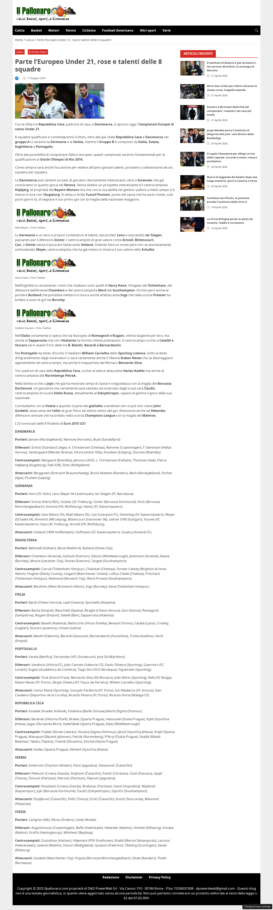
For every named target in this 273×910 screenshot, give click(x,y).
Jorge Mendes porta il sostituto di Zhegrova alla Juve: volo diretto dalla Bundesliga (230, 134)
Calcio (20, 30)
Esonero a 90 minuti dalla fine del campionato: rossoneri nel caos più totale (229, 110)
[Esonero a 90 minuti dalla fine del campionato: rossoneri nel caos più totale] (192, 112)
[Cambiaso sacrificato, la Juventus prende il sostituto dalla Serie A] (192, 203)
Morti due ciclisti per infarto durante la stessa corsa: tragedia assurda (232, 87)
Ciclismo (89, 30)
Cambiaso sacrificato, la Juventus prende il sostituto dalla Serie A (228, 200)
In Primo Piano (38, 52)
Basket (36, 30)
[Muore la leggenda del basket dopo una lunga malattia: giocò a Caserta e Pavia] (192, 182)
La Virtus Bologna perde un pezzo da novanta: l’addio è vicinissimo (230, 221)
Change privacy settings (257, 906)
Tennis (71, 30)
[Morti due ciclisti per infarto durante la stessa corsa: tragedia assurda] (192, 91)
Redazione (111, 877)
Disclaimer (134, 877)
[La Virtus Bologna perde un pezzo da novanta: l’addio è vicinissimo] (192, 224)
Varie (166, 30)
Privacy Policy (160, 877)
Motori (53, 30)
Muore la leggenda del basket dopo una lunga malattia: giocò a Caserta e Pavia (232, 179)
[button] (256, 30)
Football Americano (118, 30)
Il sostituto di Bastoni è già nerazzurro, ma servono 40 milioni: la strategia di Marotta (231, 66)
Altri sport (148, 30)
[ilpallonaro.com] (46, 12)
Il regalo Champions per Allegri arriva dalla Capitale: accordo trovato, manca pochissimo (232, 157)
